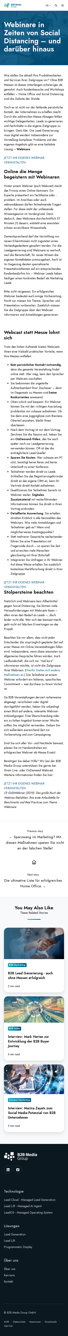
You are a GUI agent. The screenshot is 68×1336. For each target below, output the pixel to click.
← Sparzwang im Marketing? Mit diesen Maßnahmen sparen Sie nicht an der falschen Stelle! (35, 842)
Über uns (11, 1260)
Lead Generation (15, 1234)
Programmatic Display (18, 1247)
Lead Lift (9, 1241)
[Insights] (34, 862)
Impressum (35, 1322)
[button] (55, 5)
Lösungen (11, 1225)
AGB (6, 1322)
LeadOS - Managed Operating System (28, 1212)
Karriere (9, 1275)
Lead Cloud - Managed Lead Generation (29, 1200)
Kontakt (8, 1281)
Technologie (14, 1191)
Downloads (51, 1322)
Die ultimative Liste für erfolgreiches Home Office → (33, 883)
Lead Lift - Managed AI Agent (23, 1206)
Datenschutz (19, 1322)
